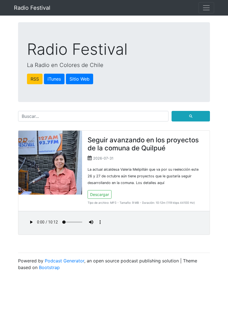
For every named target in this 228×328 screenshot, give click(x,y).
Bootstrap (49, 267)
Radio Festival (32, 7)
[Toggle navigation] (206, 7)
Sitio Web (80, 79)
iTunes (54, 79)
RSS (35, 79)
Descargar (99, 194)
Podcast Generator (64, 261)
